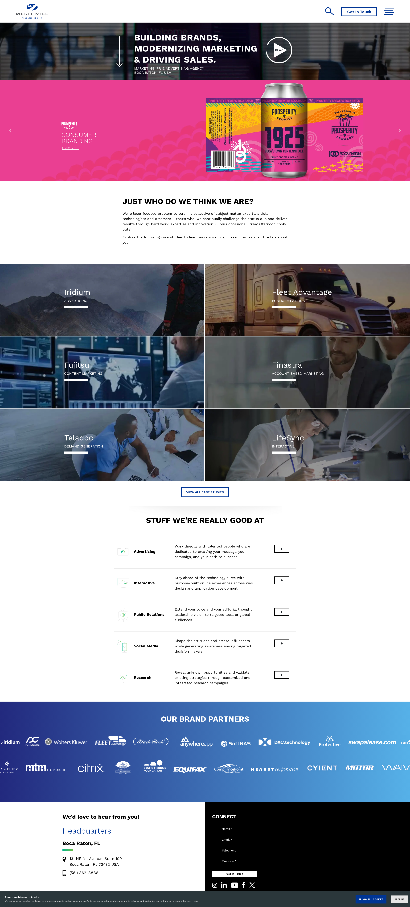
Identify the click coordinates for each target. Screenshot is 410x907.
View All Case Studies (205, 492)
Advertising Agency (185, 68)
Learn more (192, 901)
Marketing (144, 68)
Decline (399, 899)
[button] (10, 130)
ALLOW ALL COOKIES (371, 899)
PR (159, 68)
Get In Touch (359, 12)
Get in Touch (234, 873)
